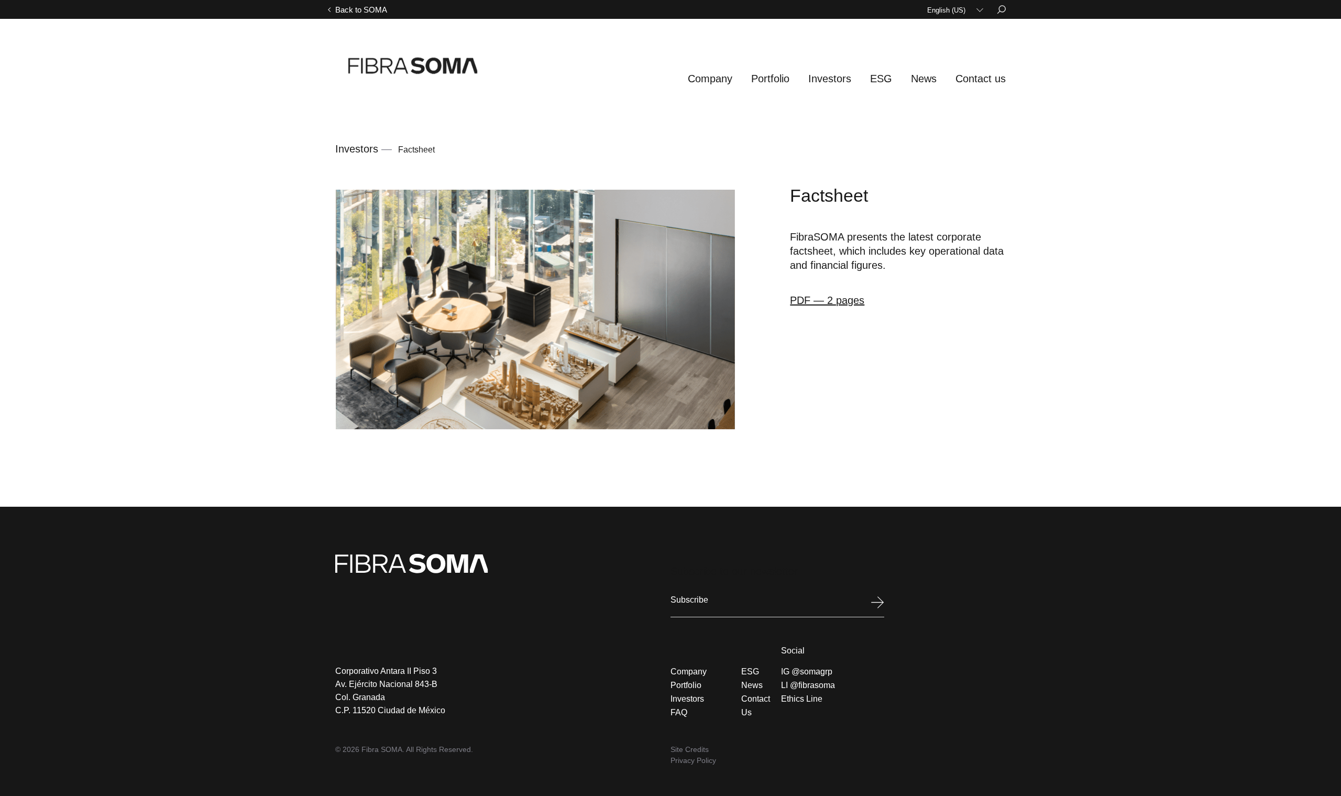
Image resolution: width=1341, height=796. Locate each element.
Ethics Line (801, 698)
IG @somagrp (806, 671)
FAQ (678, 712)
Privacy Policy (693, 760)
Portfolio (770, 78)
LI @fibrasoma (808, 685)
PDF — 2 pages (827, 300)
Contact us (980, 78)
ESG (881, 78)
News (924, 78)
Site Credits (689, 749)
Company (710, 78)
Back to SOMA (361, 9)
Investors (829, 78)
